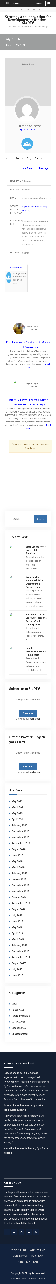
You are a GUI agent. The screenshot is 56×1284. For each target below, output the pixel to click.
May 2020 (17, 813)
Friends (39, 158)
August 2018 (19, 909)
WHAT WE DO (37, 1249)
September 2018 (21, 903)
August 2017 (19, 963)
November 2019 (20, 837)
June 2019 (17, 855)
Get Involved (18, 1021)
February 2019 (19, 873)
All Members (29, 130)
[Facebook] (7, 1232)
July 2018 (17, 915)
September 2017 (21, 957)
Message (43, 168)
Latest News (19, 1027)
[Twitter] (14, 1232)
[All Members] (27, 144)
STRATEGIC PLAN (28, 1261)
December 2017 (20, 951)
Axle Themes (38, 1278)
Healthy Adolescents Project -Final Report (36, 651)
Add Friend (27, 168)
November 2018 (20, 891)
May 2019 (17, 861)
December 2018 (20, 885)
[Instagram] (21, 1232)
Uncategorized (20, 1033)
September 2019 (21, 843)
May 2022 (17, 801)
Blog (29, 158)
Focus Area (18, 1009)
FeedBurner (34, 718)
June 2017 (17, 975)
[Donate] (36, 1232)
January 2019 (19, 879)
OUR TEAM (37, 1255)
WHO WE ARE (18, 1249)
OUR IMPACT (20, 1255)
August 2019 (19, 849)
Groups (20, 158)
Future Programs (21, 1015)
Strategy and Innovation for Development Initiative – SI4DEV (28, 19)
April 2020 (17, 819)
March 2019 (18, 867)
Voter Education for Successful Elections (36, 550)
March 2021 (18, 807)
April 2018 (17, 933)
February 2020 (19, 825)
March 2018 (18, 939)
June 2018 (17, 921)
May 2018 (17, 927)
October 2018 (19, 897)
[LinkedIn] (29, 1232)
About (9, 158)
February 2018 (19, 945)
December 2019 (20, 831)
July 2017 (17, 969)
